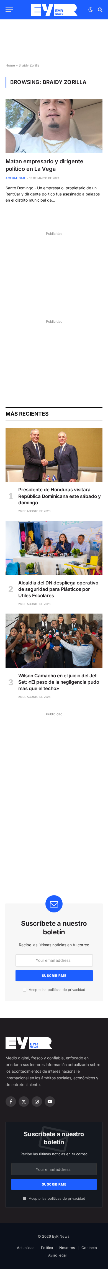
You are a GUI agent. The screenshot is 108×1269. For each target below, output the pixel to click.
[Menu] (9, 10)
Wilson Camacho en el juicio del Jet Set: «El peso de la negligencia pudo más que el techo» (58, 682)
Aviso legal (57, 1255)
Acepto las (56, 990)
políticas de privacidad (66, 990)
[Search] (99, 10)
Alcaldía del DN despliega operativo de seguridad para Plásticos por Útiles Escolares (58, 589)
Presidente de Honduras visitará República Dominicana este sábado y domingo (59, 496)
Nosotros (67, 1247)
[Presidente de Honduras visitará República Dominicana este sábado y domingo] (54, 455)
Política (47, 1247)
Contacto (89, 1247)
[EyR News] (54, 10)
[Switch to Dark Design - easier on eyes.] (90, 9)
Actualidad (26, 1247)
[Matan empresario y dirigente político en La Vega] (54, 126)
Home (10, 65)
